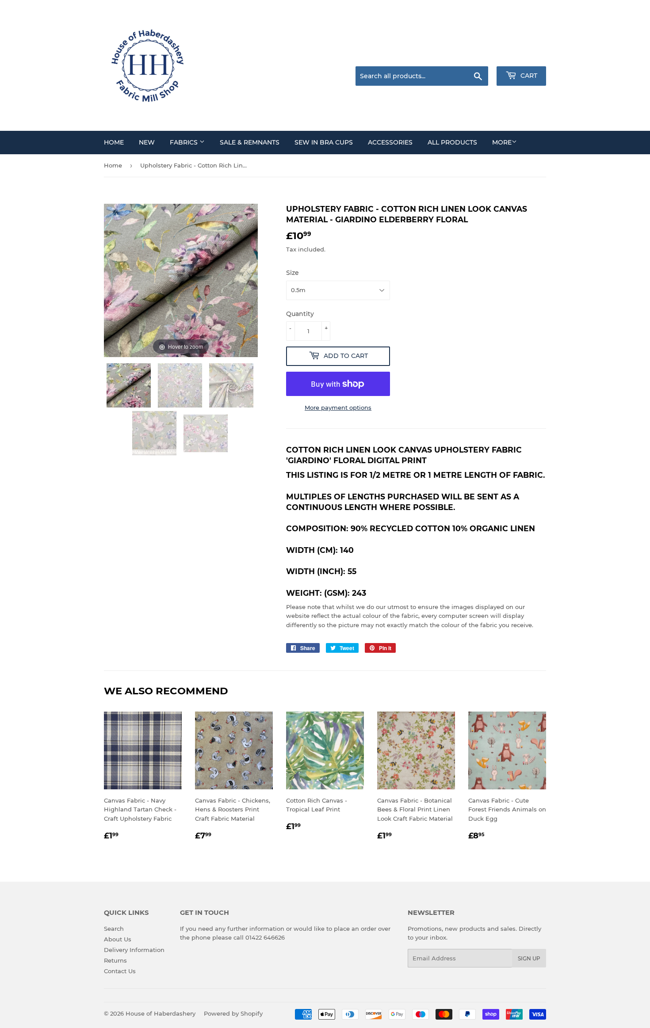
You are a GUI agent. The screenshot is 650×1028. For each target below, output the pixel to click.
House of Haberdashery (160, 1013)
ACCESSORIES (390, 142)
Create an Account (521, 55)
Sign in (476, 55)
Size (292, 273)
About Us (117, 939)
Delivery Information (134, 949)
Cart (528, 76)
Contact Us (120, 971)
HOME (114, 142)
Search (114, 928)
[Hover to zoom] (181, 279)
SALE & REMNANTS (249, 142)
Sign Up (529, 958)
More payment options (338, 407)
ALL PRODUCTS (452, 142)
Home (113, 165)
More (502, 142)
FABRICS (184, 142)
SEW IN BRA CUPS (323, 142)
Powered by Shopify (233, 1013)
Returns (115, 960)
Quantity (300, 314)
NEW (147, 142)
